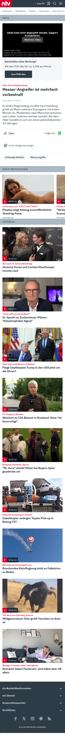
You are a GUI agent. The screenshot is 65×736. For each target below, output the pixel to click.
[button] (32, 688)
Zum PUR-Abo (18, 74)
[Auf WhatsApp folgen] (60, 133)
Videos (32, 11)
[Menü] (61, 3)
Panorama (44, 11)
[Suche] (55, 3)
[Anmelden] (48, 3)
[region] (32, 40)
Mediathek (20, 11)
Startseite (7, 11)
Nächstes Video (32, 39)
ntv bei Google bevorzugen (21, 145)
